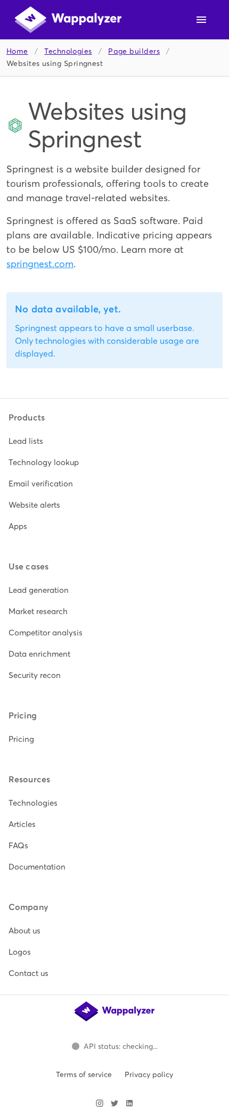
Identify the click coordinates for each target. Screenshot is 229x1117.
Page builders (134, 51)
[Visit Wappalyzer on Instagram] (99, 1103)
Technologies (68, 51)
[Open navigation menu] (201, 19)
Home (17, 51)
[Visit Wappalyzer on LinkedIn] (129, 1103)
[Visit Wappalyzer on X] (114, 1103)
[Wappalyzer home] (68, 19)
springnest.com (39, 264)
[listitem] (114, 441)
